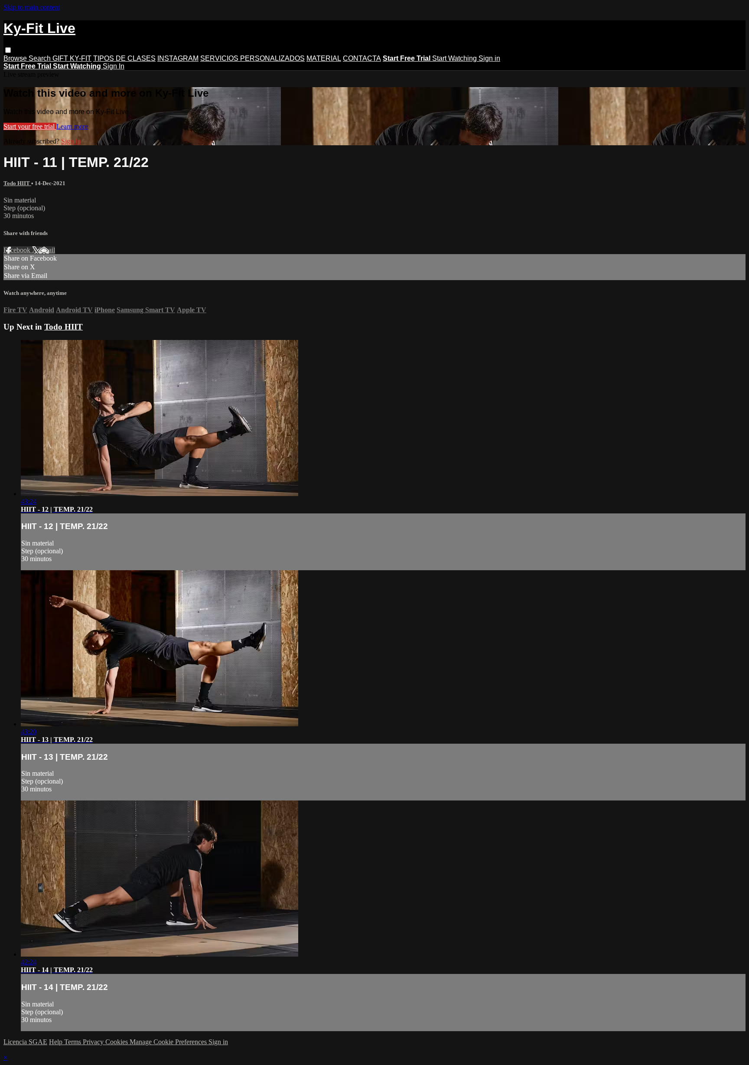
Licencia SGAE (25, 1041)
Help (56, 1041)
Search (40, 58)
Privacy (94, 1041)
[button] (8, 50)
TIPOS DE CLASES (124, 58)
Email (47, 250)
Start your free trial (29, 126)
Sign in (489, 58)
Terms (73, 1041)
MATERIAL (323, 58)
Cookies (117, 1041)
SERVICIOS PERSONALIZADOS (252, 58)
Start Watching (455, 58)
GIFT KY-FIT (71, 58)
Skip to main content (31, 7)
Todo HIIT (17, 183)
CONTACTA (362, 58)
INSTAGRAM (178, 58)
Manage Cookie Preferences (169, 1041)
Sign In (113, 66)
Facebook (17, 250)
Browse (16, 58)
